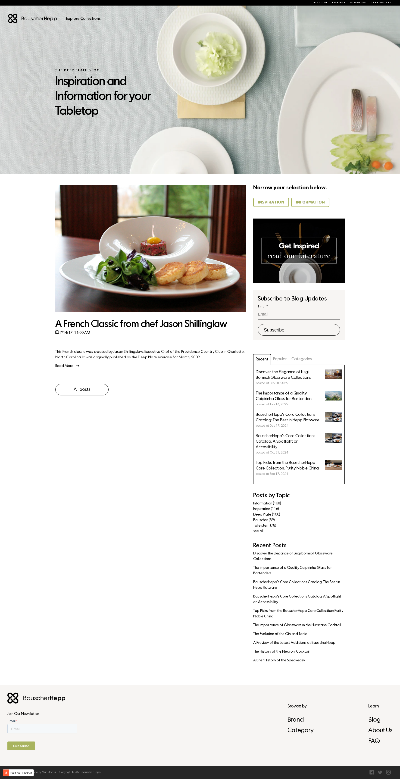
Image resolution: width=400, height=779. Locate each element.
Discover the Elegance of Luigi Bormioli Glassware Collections (293, 556)
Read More (64, 366)
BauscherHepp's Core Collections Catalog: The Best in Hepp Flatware (296, 585)
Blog (374, 720)
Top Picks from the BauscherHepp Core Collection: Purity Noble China (298, 613)
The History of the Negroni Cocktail (281, 652)
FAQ (374, 741)
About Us (380, 731)
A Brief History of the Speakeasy (279, 660)
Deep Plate (266, 514)
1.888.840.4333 (381, 3)
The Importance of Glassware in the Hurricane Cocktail (297, 625)
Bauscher (264, 520)
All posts (82, 389)
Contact (339, 3)
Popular (280, 359)
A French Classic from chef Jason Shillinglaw (141, 324)
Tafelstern (264, 526)
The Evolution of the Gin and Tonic (280, 634)
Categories (301, 359)
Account (320, 3)
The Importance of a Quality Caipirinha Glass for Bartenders (292, 570)
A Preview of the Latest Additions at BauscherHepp (294, 643)
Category (300, 731)
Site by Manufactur (44, 772)
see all (258, 531)
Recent (262, 359)
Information (267, 503)
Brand (296, 720)
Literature (358, 3)
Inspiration (266, 509)
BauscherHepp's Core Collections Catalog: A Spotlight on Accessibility (297, 599)
